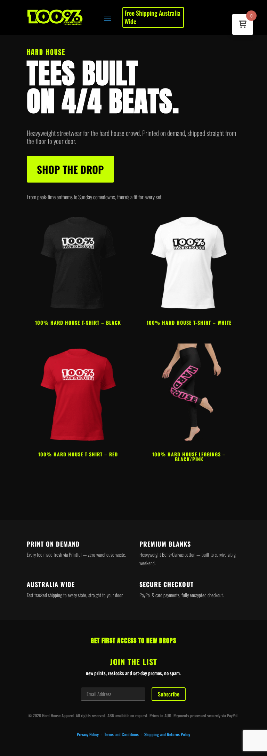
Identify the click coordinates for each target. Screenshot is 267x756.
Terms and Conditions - (124, 734)
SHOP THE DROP (70, 169)
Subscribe (168, 694)
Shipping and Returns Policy (167, 734)
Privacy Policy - (90, 734)
